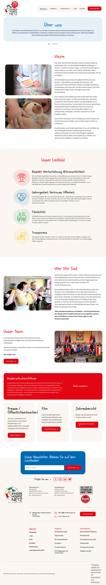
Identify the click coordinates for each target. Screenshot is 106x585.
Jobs (75, 8)
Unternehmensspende (88, 539)
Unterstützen (64, 8)
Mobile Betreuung (61, 531)
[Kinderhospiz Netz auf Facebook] (55, 479)
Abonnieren (72, 467)
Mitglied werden (85, 551)
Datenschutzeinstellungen (47, 573)
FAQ (30, 539)
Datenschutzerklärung (31, 573)
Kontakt (82, 8)
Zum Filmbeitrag (50, 429)
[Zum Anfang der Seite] (102, 574)
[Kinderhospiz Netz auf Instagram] (60, 479)
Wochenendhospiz (61, 539)
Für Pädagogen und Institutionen (61, 552)
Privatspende (84, 535)
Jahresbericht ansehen (86, 424)
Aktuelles (33, 532)
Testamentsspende (87, 547)
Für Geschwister (60, 547)
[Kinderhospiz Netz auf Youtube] (70, 479)
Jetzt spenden (94, 8)
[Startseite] (49, 44)
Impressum (20, 573)
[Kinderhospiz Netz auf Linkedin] (65, 479)
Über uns (43, 8)
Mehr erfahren (15, 435)
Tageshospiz (59, 535)
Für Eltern (58, 543)
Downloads (33, 547)
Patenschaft (84, 543)
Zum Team (10, 361)
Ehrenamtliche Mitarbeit (88, 531)
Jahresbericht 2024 (36, 550)
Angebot (53, 8)
